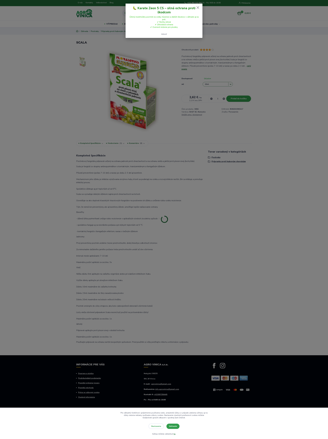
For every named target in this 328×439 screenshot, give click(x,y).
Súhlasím (173, 426)
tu (174, 434)
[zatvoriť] (198, 7)
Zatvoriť (164, 34)
